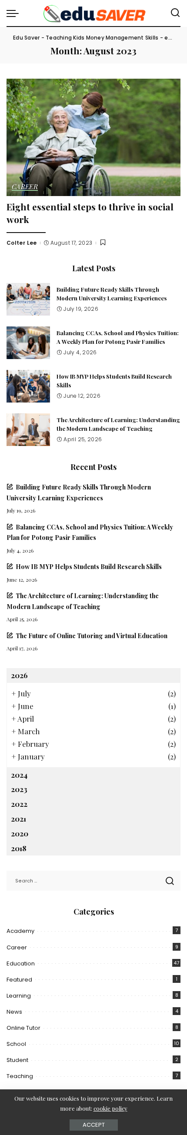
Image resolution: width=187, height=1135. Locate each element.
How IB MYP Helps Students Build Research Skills (89, 566)
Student (17, 1060)
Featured (19, 979)
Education (21, 963)
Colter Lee (22, 242)
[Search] (175, 13)
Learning (19, 996)
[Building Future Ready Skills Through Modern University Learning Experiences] (28, 299)
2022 (19, 804)
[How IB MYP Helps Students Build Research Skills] (28, 386)
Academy (20, 931)
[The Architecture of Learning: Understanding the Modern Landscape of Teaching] (28, 429)
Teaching (20, 1076)
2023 (19, 789)
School (16, 1044)
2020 (19, 833)
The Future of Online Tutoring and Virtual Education (91, 635)
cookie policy (110, 1108)
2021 (18, 818)
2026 (19, 675)
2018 (19, 848)
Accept (94, 1125)
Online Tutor (23, 1028)
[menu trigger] (15, 13)
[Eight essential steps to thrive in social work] (93, 137)
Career (25, 187)
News (14, 1012)
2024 (19, 774)
